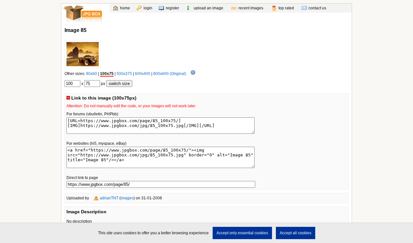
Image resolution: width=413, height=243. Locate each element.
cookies (129, 233)
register (172, 8)
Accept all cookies (295, 233)
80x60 (91, 73)
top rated (286, 8)
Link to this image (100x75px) (103, 97)
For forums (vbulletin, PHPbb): (92, 114)
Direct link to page (82, 177)
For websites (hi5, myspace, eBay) (96, 143)
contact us (317, 8)
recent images (250, 8)
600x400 (142, 73)
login (148, 8)
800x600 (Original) (169, 73)
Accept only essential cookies (242, 233)
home (125, 8)
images (127, 198)
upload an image (208, 8)
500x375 (124, 73)
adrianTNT (109, 198)
